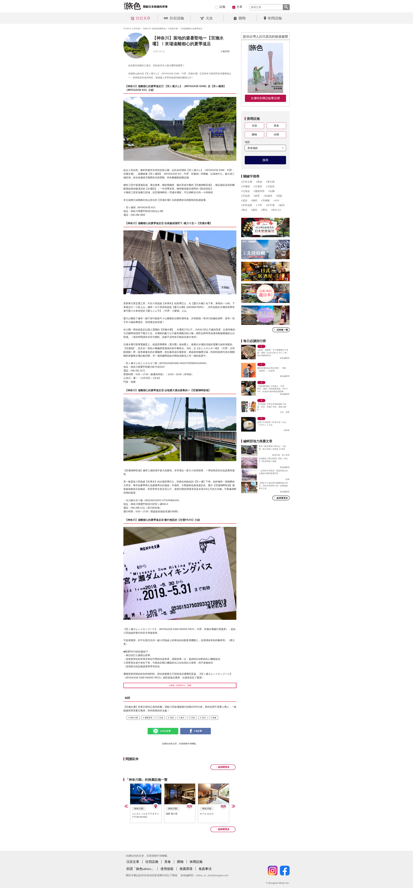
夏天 (182, 718)
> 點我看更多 (223, 767)
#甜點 (279, 196)
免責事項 (205, 869)
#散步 (244, 210)
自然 (172, 718)
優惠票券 (148, 718)
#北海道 (245, 191)
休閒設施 (196, 861)
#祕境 (281, 205)
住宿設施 (151, 861)
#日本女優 (246, 181)
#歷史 (264, 210)
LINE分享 (165, 731)
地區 (247, 142)
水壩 (161, 718)
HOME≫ (127, 28)
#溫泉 (244, 200)
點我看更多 (281, 497)
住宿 (254, 125)
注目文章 (132, 861)
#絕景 (257, 196)
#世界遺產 (246, 205)
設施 (222, 6)
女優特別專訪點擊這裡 (265, 98)
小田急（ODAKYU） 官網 (180, 685)
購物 (254, 134)
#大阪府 (270, 186)
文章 (239, 6)
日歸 (193, 718)
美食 (276, 125)
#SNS (276, 200)
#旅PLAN (276, 210)
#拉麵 (271, 191)
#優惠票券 (259, 191)
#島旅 (259, 181)
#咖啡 (254, 200)
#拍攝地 (268, 196)
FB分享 (198, 731)
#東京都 (270, 181)
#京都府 (258, 186)
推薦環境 (186, 869)
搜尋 (265, 160)
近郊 (204, 718)
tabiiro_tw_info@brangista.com (212, 875)
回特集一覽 (281, 329)
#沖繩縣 (245, 186)
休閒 (276, 134)
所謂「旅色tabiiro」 (140, 869)
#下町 (259, 205)
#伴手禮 (270, 205)
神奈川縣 (134, 718)
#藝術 (254, 210)
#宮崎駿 (265, 200)
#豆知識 (245, 196)
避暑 (214, 718)
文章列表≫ (137, 28)
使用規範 (167, 869)
